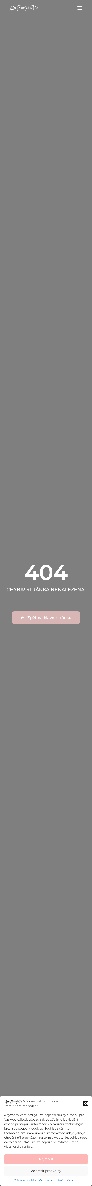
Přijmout (46, 1159)
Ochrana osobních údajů (57, 1180)
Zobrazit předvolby (46, 1171)
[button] (85, 1103)
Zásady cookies (25, 1180)
